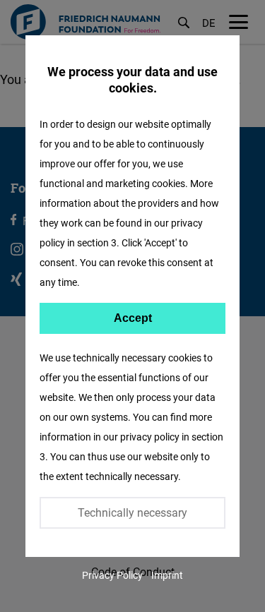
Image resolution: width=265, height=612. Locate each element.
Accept (133, 318)
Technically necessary (132, 512)
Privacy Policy (112, 575)
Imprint (167, 575)
